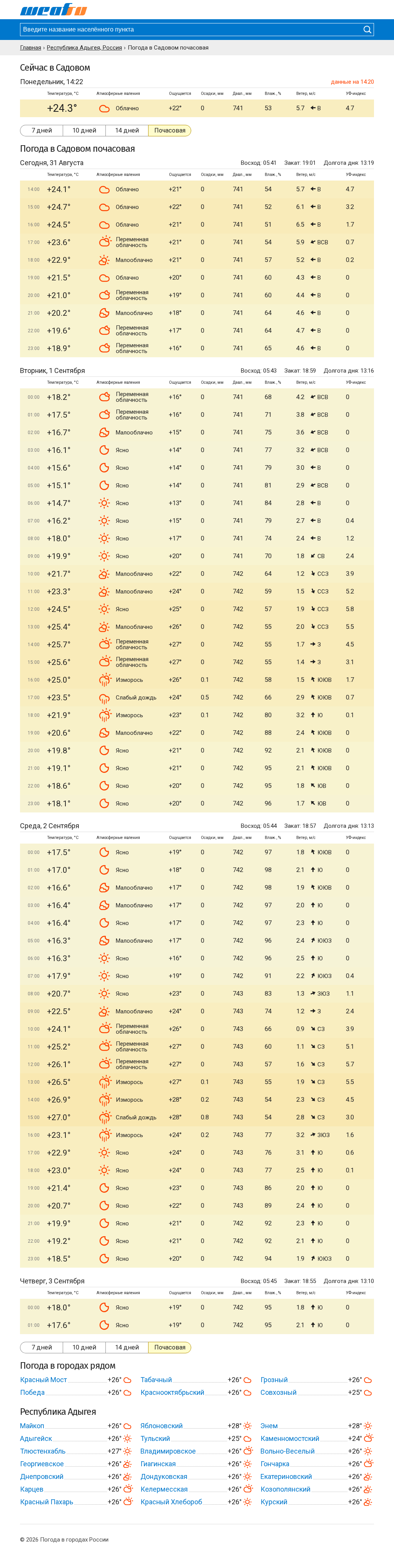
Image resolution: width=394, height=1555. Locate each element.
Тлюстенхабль (42, 1451)
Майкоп (32, 1426)
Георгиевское (42, 1464)
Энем (269, 1426)
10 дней (84, 130)
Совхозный (278, 1392)
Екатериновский (286, 1476)
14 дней (127, 130)
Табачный (156, 1380)
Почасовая (169, 130)
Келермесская (164, 1489)
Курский (273, 1502)
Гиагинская (158, 1464)
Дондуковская (163, 1476)
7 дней (42, 130)
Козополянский (285, 1489)
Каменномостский (289, 1438)
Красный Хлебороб (171, 1502)
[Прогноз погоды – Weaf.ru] (53, 9)
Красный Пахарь (46, 1502)
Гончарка (274, 1464)
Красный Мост (43, 1380)
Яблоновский (161, 1426)
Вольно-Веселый (287, 1451)
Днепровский (41, 1476)
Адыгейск (36, 1438)
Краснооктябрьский (172, 1392)
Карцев (31, 1489)
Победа (32, 1392)
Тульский (155, 1438)
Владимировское (168, 1451)
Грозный (274, 1380)
